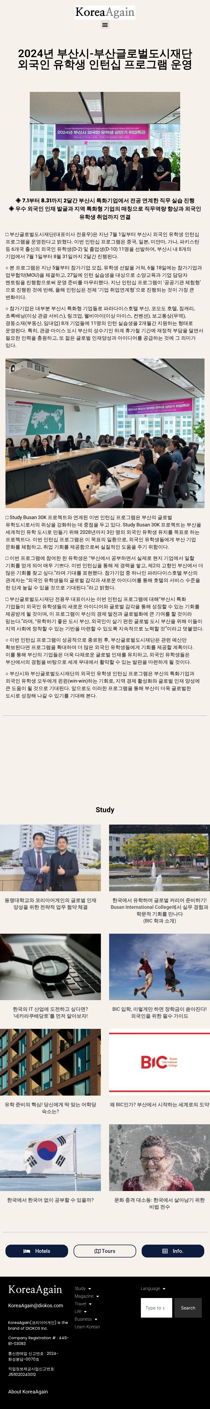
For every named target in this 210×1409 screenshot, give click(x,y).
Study (80, 1288)
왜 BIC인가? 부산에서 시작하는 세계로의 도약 (159, 1104)
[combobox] (156, 1308)
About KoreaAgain (28, 1392)
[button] (105, 24)
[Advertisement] (105, 763)
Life (78, 1311)
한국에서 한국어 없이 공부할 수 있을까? (50, 1200)
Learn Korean (87, 1326)
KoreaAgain (35, 1290)
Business (83, 1319)
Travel (80, 1303)
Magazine (84, 1296)
